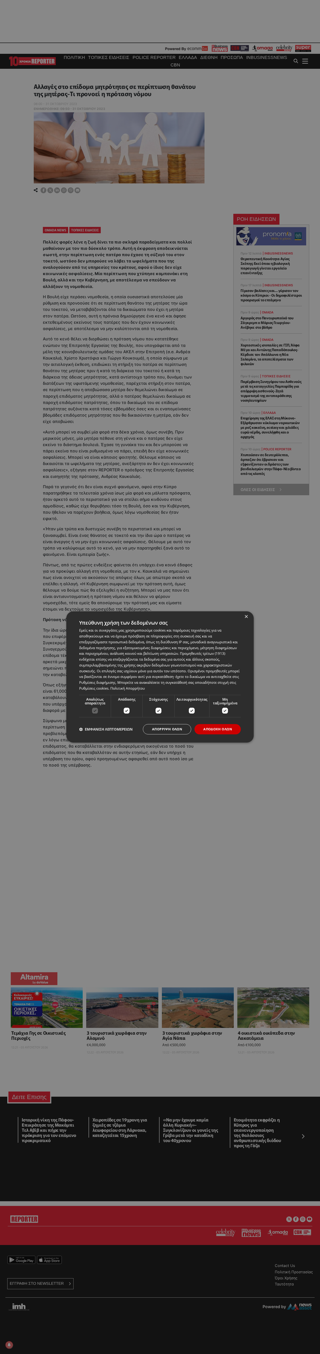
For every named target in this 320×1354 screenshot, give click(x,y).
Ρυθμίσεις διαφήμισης (97, 682)
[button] (106, 729)
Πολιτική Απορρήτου (127, 688)
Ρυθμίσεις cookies (93, 688)
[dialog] (160, 677)
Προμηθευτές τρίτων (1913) (202, 653)
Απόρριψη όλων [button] (167, 729)
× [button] (246, 617)
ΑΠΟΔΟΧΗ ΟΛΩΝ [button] (217, 729)
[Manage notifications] (9, 1345)
